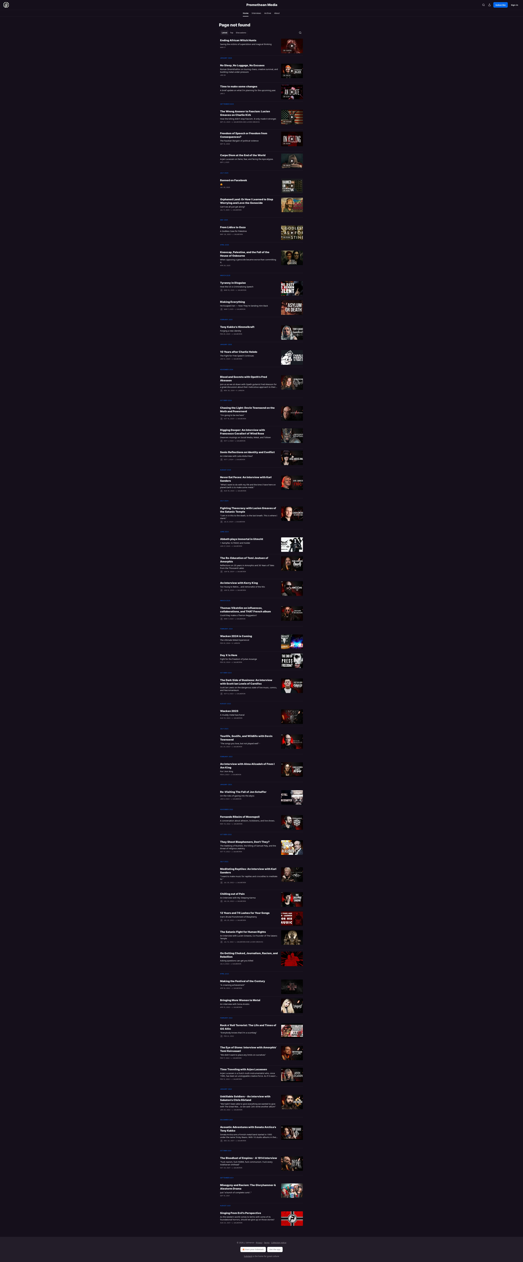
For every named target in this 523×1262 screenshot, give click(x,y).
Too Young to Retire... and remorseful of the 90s (242, 586)
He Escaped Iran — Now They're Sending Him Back (244, 305)
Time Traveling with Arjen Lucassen (243, 1069)
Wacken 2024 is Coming (236, 636)
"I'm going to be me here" (232, 415)
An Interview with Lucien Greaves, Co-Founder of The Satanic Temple (248, 937)
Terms (267, 1242)
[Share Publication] (489, 5)
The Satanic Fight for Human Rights (243, 931)
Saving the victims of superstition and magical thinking (246, 44)
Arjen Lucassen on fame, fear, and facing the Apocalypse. (246, 159)
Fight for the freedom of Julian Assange (238, 659)
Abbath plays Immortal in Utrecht (241, 539)
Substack (248, 1256)
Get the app (274, 1249)
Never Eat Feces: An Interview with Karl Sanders (246, 479)
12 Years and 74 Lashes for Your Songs (245, 913)
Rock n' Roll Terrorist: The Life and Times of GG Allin (248, 1027)
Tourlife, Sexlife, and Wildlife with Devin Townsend (246, 738)
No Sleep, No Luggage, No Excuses (242, 65)
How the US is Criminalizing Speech (236, 286)
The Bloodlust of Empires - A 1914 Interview (248, 1158)
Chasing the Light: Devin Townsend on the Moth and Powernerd (247, 409)
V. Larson (240, 390)
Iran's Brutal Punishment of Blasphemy (238, 916)
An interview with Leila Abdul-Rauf (236, 456)
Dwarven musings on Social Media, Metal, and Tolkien (245, 437)
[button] (245, 13)
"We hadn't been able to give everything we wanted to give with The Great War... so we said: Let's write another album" (248, 1105)
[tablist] (234, 32)
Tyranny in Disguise (233, 282)
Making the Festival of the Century (242, 981)
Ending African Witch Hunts (238, 40)
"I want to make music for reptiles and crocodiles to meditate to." (248, 877)
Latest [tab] (224, 32)
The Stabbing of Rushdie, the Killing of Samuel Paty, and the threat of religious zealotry (248, 847)
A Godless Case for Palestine (233, 231)
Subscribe (500, 5)
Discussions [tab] (241, 32)
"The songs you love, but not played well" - (240, 743)
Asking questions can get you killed (236, 960)
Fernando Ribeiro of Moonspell (240, 816)
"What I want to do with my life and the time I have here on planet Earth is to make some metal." (248, 486)
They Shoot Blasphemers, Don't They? (245, 841)
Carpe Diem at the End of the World (242, 155)
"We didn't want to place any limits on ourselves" (243, 1054)
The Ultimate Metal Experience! (234, 640)
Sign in (514, 5)
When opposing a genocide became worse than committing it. (248, 261)
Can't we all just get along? (232, 206)
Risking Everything (232, 301)
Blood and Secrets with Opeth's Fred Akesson (243, 378)
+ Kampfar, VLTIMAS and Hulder (235, 542)
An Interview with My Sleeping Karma (238, 897)
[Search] (483, 5)
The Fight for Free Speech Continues (237, 355)
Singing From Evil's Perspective (240, 1213)
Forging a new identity (230, 330)
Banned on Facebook (233, 180)
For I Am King (226, 771)
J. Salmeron (237, 122)
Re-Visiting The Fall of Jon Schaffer (243, 791)
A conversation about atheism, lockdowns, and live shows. (247, 820)
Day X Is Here (228, 655)
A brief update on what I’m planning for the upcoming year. (248, 90)
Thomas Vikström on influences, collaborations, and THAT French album (245, 609)
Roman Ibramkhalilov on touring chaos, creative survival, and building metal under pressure (249, 70)
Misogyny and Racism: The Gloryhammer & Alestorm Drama (248, 1187)
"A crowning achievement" (232, 985)
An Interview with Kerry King (239, 583)
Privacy (259, 1242)
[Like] (222, 293)
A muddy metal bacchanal (232, 714)
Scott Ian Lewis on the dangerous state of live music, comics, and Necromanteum (248, 689)
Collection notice (278, 1242)
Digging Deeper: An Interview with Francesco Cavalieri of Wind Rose (242, 431)
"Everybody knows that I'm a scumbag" (238, 1032)
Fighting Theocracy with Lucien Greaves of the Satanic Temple (248, 510)
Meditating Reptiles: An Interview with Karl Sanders (248, 870)
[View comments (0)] (240, 51)
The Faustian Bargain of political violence (239, 140)
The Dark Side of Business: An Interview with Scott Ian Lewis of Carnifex (246, 682)
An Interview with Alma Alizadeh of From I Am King (247, 765)
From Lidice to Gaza (233, 227)
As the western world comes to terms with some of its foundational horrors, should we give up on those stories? (247, 1218)
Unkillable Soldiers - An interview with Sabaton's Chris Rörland (245, 1098)
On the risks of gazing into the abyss (237, 795)
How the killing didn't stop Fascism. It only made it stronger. (248, 118)
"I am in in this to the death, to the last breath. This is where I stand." (248, 517)
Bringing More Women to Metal (240, 1000)
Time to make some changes (238, 86)
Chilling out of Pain (232, 893)
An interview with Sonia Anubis (234, 1004)
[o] (292, 46)
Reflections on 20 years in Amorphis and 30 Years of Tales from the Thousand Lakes (247, 566)
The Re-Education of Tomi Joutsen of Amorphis (244, 559)
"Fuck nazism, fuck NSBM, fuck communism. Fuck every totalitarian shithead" (246, 1163)
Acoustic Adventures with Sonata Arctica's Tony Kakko (248, 1129)
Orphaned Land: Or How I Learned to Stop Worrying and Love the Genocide (246, 201)
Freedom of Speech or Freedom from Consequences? (243, 135)
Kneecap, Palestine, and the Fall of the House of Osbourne (244, 254)
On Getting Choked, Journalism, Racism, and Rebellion (249, 955)
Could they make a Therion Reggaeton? (238, 615)
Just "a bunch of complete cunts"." (236, 1192)
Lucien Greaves (253, 122)
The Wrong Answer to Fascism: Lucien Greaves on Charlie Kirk (245, 113)
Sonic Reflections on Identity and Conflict (247, 452)
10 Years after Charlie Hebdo (238, 351)
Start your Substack (254, 1249)
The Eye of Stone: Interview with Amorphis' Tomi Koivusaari (248, 1049)
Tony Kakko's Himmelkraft (237, 327)
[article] (261, 46)
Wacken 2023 (229, 711)
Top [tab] (231, 32)
